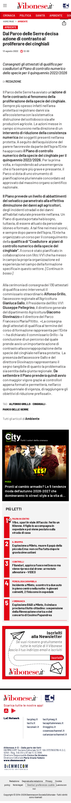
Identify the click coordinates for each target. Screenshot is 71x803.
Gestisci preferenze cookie (41, 784)
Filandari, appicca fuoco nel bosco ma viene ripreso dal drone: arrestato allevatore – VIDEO (36, 568)
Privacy (49, 781)
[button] (64, 23)
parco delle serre (16, 409)
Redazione (14, 781)
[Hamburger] (5, 6)
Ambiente (23, 21)
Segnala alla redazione (32, 781)
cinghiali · (39, 404)
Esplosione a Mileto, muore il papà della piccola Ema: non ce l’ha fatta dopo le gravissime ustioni (37, 549)
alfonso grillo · (20, 404)
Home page (8, 21)
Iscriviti (57, 658)
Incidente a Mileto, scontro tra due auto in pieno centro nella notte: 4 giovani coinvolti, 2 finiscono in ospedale (37, 588)
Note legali (18, 785)
